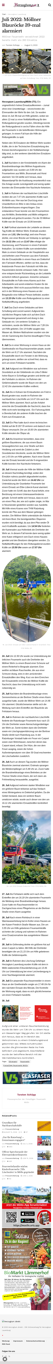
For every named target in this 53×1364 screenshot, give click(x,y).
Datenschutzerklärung (35, 1341)
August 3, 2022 (31, 45)
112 (10, 1179)
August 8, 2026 (10, 1132)
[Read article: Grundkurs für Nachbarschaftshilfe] (44, 1126)
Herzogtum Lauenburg (17, 14)
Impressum (18, 1341)
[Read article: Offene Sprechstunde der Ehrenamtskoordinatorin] (44, 1155)
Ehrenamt (13, 1061)
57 (26, 1132)
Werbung (6, 1341)
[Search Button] (49, 5)
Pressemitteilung (12, 1129)
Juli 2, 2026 (27, 1144)
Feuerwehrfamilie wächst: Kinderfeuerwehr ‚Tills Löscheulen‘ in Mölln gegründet (18, 1169)
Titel (4, 14)
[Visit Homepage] (26, 5)
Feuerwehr (25, 1061)
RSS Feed (6, 1344)
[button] (5, 1359)
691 (10, 1161)
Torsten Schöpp (13, 45)
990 (10, 1147)
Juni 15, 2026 (27, 1158)
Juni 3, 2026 (27, 1176)
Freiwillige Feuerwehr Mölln (15, 1065)
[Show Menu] (3, 5)
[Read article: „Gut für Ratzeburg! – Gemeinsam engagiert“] (44, 1141)
